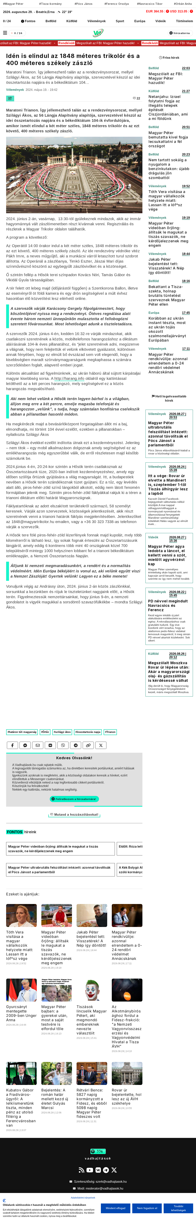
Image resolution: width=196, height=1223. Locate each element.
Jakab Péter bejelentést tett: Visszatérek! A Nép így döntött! (91, 939)
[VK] (98, 1170)
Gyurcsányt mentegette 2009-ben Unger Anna (21, 1013)
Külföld (71, 21)
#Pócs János (83, 3)
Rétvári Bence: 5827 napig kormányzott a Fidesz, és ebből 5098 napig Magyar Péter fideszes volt (92, 1103)
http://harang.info (69, 378)
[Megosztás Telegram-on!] (75, 745)
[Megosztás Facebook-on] (12, 745)
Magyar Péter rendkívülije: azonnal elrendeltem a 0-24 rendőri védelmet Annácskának (127, 945)
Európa (139, 21)
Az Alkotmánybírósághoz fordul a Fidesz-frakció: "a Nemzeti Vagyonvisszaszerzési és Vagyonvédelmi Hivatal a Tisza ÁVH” (127, 1026)
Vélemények (96, 21)
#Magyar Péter (13, 3)
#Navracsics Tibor (150, 3)
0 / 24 (7, 21)
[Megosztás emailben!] (37, 745)
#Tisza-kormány (50, 3)
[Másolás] (88, 745)
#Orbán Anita (183, 3)
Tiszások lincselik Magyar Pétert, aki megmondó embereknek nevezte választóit (92, 1019)
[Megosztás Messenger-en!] (25, 745)
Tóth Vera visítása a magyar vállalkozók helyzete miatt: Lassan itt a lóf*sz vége (19, 945)
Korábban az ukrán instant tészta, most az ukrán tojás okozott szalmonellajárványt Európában (167, 329)
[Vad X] (114, 1170)
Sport (120, 21)
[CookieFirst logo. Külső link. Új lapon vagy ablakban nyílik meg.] (4, 1200)
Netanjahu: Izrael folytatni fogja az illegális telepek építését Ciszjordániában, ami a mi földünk (168, 107)
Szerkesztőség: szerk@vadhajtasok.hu (100, 1181)
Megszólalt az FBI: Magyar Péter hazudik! (101, 43)
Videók (160, 21)
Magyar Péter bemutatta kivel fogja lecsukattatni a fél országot (168, 139)
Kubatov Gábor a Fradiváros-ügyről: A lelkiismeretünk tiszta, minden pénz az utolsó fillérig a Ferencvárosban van (21, 1108)
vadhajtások (98, 1158)
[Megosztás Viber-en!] (63, 745)
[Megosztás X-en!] (100, 745)
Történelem (184, 21)
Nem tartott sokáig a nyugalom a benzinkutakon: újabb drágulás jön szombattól (169, 169)
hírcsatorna (182, 33)
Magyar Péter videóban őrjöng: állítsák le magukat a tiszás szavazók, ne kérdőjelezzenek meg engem (53, 849)
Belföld (51, 21)
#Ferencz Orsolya (117, 3)
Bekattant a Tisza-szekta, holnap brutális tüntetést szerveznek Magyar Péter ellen (167, 295)
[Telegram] (106, 1170)
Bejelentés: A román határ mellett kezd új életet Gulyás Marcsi (54, 1099)
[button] (5, 32)
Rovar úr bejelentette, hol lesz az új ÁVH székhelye (126, 1097)
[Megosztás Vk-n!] (50, 745)
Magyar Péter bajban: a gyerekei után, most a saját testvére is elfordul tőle (54, 1017)
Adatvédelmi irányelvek (83, 1197)
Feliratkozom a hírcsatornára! (76, 799)
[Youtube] (89, 1170)
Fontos (30, 21)
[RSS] (81, 1170)
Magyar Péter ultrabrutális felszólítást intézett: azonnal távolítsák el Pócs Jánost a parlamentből (59, 870)
